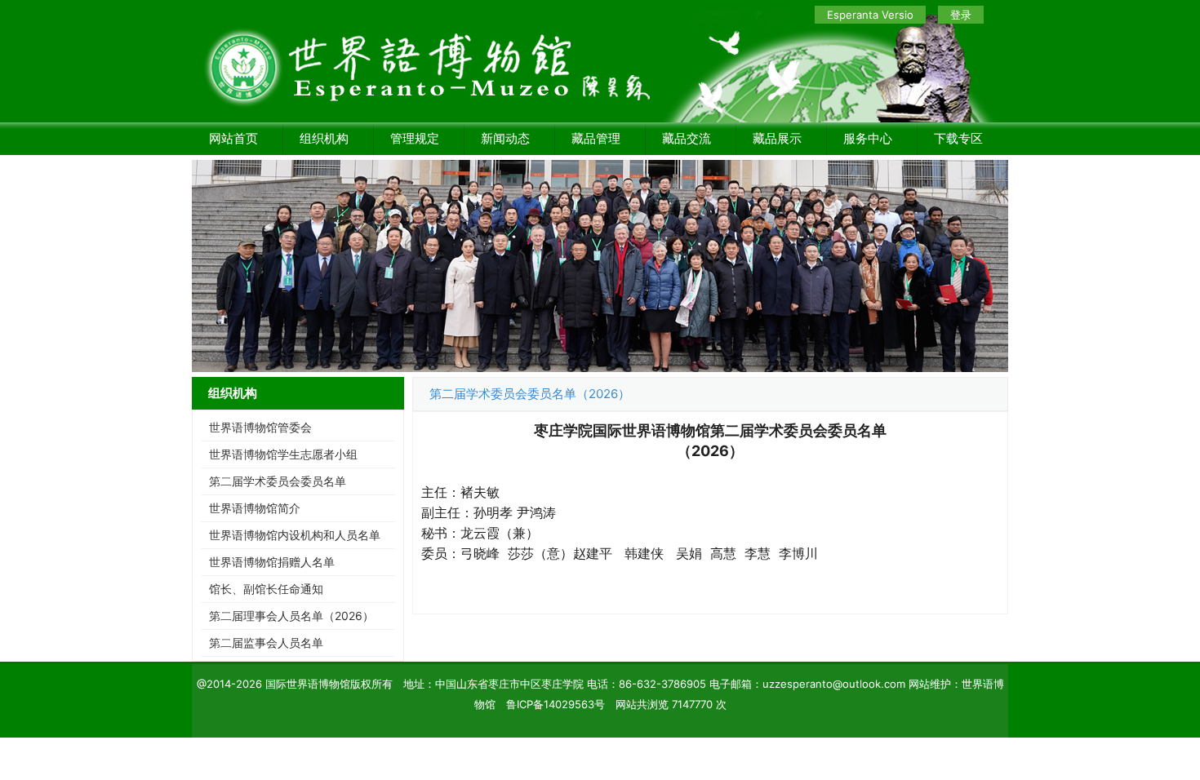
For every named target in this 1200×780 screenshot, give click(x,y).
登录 (960, 14)
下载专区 (958, 138)
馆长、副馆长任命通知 (266, 589)
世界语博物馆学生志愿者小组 (283, 454)
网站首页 (233, 138)
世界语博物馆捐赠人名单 (272, 562)
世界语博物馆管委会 (260, 427)
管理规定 (414, 138)
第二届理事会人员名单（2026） (291, 616)
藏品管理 (595, 138)
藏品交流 (686, 138)
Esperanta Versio (870, 14)
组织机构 (324, 138)
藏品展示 (777, 138)
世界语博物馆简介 (254, 508)
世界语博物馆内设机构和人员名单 (294, 535)
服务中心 (867, 138)
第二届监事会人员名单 (266, 642)
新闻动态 (505, 138)
